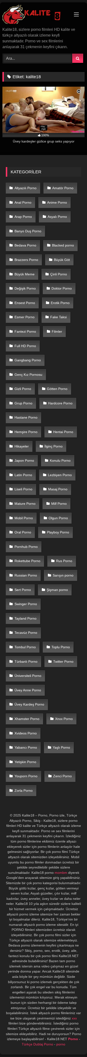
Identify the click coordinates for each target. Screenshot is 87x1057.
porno (60, 1044)
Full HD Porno (25, 346)
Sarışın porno (63, 575)
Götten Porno (57, 389)
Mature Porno (25, 504)
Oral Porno (22, 532)
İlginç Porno (53, 446)
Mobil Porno (23, 518)
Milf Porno (59, 504)
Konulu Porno (60, 460)
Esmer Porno (24, 317)
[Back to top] (72, 1042)
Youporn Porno (25, 776)
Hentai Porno (63, 432)
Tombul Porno (25, 647)
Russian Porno (25, 575)
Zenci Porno (62, 776)
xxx (74, 1018)
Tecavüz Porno (25, 633)
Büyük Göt (62, 260)
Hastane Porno (25, 417)
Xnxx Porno (64, 719)
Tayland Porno (25, 618)
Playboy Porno (58, 532)
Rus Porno (64, 561)
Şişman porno (57, 590)
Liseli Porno (23, 489)
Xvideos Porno (25, 733)
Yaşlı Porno (61, 747)
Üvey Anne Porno (27, 690)
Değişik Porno (25, 288)
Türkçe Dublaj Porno (37, 1044)
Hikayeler (21, 446)
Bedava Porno (25, 245)
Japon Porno (24, 460)
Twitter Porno (63, 661)
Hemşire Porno (25, 432)
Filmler (57, 331)
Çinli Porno (58, 274)
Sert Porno (22, 590)
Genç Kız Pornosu (28, 374)
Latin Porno (23, 475)
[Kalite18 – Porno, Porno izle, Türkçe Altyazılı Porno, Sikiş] (35, 15)
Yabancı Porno (25, 747)
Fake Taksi (58, 317)
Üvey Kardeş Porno (29, 704)
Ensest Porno (24, 303)
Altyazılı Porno (25, 188)
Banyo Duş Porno (27, 231)
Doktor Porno (61, 288)
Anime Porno (57, 202)
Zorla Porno (23, 790)
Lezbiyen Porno (60, 475)
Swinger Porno (25, 604)
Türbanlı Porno (25, 661)
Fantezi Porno (25, 331)
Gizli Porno (22, 389)
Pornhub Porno (26, 547)
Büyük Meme (24, 274)
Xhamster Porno (26, 719)
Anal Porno (22, 202)
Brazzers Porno (26, 260)
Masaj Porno (57, 489)
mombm (61, 873)
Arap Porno (23, 217)
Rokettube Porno (27, 561)
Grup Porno (23, 403)
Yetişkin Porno (25, 762)
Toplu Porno (60, 647)
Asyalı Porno (57, 217)
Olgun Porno (58, 518)
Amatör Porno (62, 188)
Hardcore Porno (60, 403)
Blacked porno (63, 245)
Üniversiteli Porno (27, 676)
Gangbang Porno (27, 360)
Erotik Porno (60, 303)
